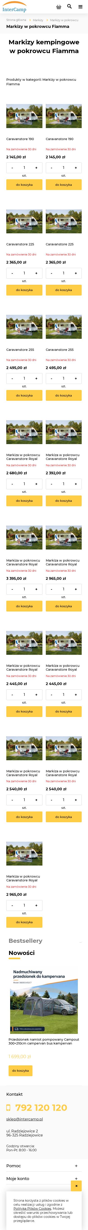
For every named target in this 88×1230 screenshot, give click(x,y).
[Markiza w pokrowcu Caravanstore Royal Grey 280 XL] (64, 643)
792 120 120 (40, 1107)
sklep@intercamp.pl (24, 1119)
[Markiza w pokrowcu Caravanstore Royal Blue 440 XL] (64, 432)
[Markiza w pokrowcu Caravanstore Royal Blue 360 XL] (24, 432)
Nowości (22, 953)
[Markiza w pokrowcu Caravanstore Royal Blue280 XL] (24, 643)
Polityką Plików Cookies (32, 1209)
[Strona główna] (22, 6)
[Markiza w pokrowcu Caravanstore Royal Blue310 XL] (24, 748)
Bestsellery (25, 940)
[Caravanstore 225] (24, 222)
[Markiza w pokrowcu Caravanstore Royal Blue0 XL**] (24, 538)
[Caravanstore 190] (24, 116)
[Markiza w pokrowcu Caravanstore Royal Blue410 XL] (24, 854)
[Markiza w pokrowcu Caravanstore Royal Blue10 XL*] (64, 538)
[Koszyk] (58, 6)
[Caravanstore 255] (24, 327)
